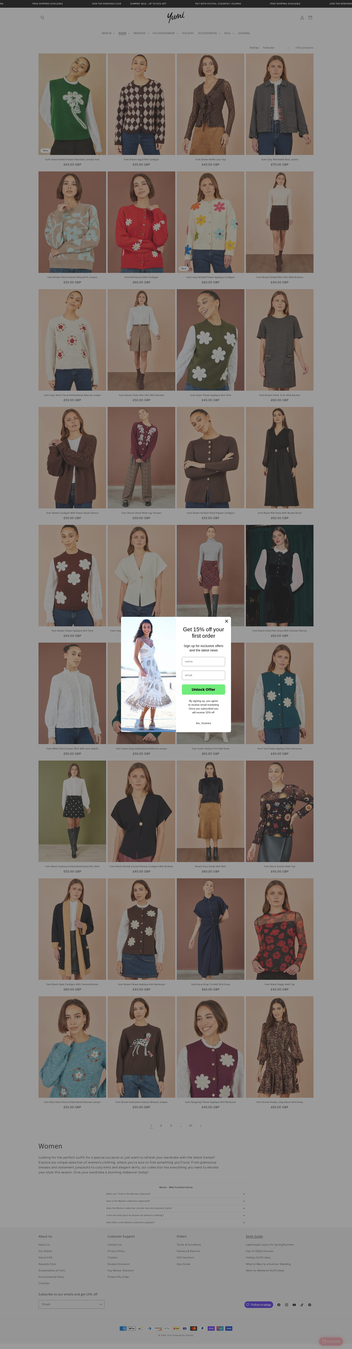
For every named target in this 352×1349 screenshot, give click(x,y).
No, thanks (203, 723)
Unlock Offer (203, 689)
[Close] (226, 621)
